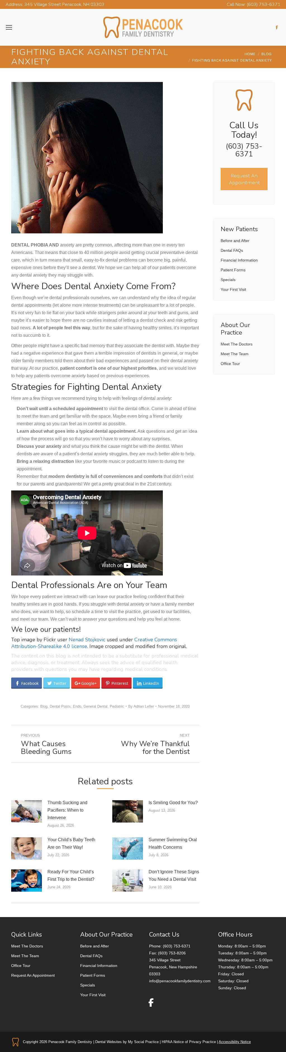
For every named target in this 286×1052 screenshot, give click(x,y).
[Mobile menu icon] (9, 27)
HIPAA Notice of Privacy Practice (189, 1042)
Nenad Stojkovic (87, 639)
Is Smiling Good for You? (173, 802)
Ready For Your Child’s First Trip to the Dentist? (70, 875)
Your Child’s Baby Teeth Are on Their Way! (71, 843)
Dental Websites (108, 1042)
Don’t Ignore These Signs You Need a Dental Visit (174, 875)
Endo (77, 706)
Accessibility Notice (235, 1042)
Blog (43, 706)
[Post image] (26, 811)
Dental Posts (60, 706)
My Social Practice (143, 1042)
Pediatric (117, 706)
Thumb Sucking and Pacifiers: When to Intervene (67, 810)
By (141, 706)
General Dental (96, 706)
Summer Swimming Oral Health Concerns (173, 843)
